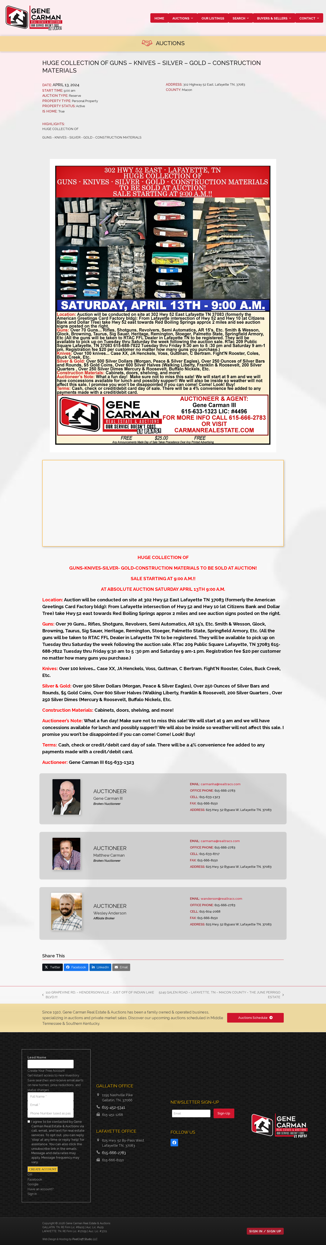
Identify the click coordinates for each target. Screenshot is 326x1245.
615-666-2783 (114, 1153)
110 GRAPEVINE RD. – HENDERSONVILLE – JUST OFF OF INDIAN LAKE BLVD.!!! (98, 995)
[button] (52, 967)
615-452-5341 (113, 1107)
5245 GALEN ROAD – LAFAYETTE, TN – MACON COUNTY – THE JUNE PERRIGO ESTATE (219, 995)
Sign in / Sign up (265, 1231)
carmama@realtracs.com (220, 841)
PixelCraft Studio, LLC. (85, 1239)
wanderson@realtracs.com (221, 898)
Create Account (42, 1169)
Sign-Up (224, 1113)
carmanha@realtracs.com (221, 784)
